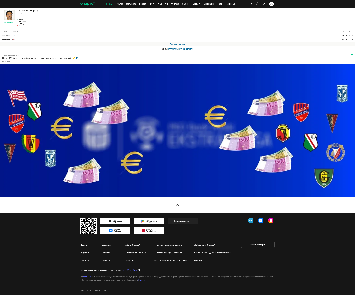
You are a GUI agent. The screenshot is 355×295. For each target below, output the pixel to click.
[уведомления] (257, 4)
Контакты (84, 260)
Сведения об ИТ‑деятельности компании (212, 252)
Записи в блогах (186, 49)
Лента (164, 49)
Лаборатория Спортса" (204, 245)
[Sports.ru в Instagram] (271, 221)
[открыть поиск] (251, 4)
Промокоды (199, 260)
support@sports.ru (129, 270)
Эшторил (22, 26)
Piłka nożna (6, 61)
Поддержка (107, 260)
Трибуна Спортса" (132, 245)
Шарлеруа (18, 40)
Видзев (17, 36)
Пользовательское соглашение (168, 245)
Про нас (84, 245)
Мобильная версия (257, 244)
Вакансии (106, 245)
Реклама (106, 252)
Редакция (84, 252)
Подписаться (9, 22)
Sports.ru (87, 276)
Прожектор (129, 260)
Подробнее (142, 280)
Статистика (173, 49)
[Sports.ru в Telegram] (251, 221)
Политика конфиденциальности (168, 252)
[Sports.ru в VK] (261, 221)
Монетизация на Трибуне (135, 252)
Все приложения (181, 221)
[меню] (100, 3)
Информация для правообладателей (170, 260)
